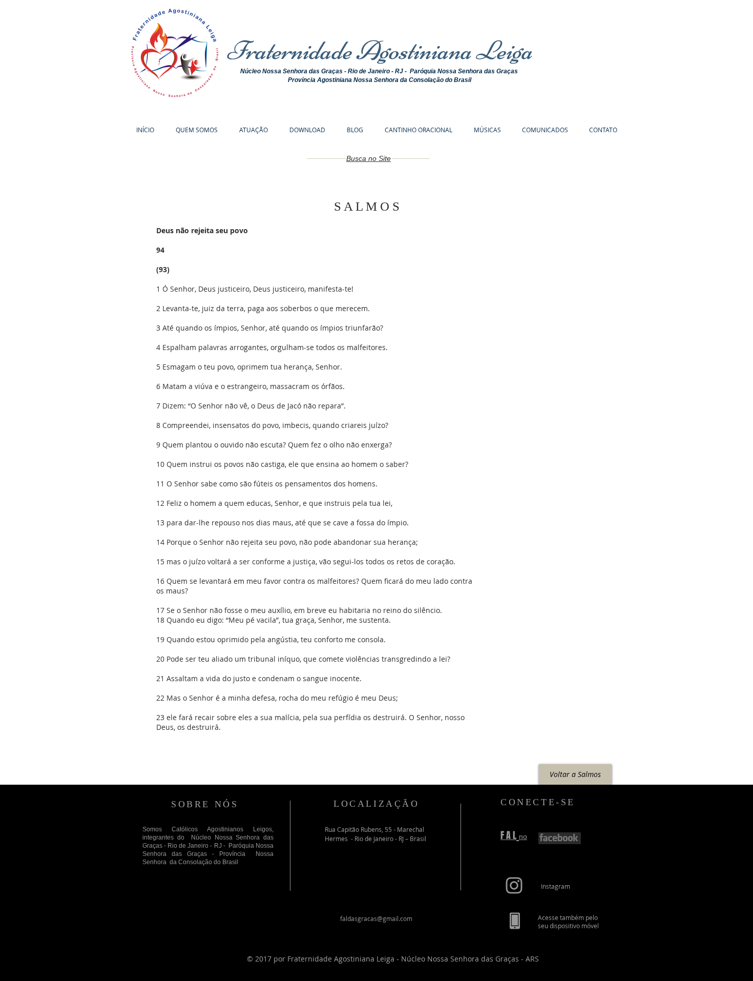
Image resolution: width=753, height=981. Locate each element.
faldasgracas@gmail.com (376, 918)
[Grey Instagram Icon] (514, 885)
